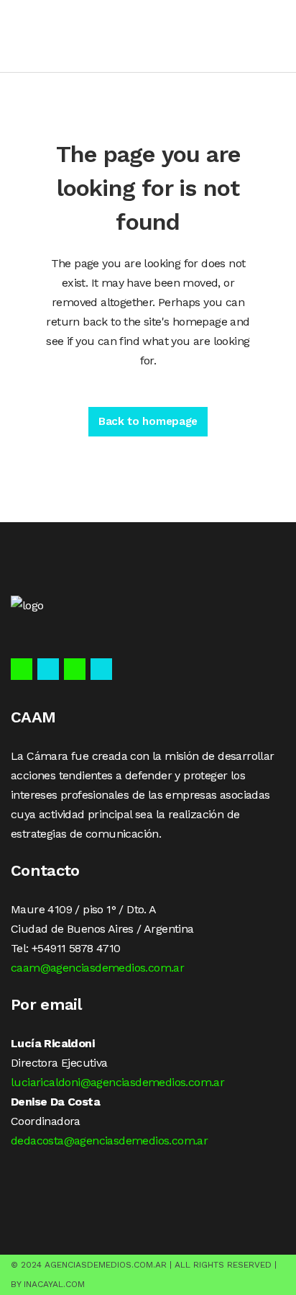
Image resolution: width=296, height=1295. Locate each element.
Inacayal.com (54, 1284)
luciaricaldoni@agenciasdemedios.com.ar (117, 1082)
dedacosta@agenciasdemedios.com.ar (109, 1140)
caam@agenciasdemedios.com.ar (97, 967)
